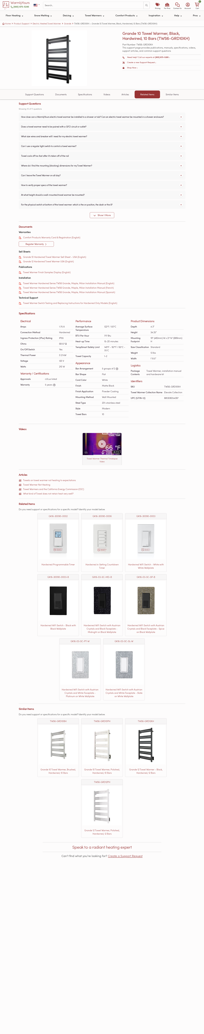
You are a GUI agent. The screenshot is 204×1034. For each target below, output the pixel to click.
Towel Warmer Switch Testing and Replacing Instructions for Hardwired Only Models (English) (70, 303)
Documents (61, 94)
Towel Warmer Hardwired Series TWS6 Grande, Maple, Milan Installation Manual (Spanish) (69, 292)
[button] (177, 5)
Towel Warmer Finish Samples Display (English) (46, 272)
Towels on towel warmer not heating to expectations (49, 480)
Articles (125, 94)
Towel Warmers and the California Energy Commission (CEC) (53, 489)
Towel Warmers (93, 15)
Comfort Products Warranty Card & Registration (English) (51, 237)
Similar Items (172, 94)
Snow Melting (42, 15)
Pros (195, 15)
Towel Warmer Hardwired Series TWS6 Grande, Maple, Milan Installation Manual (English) (68, 283)
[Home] (6, 5)
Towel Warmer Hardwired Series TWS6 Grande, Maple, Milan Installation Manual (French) (68, 287)
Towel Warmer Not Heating (36, 484)
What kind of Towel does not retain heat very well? (48, 493)
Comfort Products (125, 15)
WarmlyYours (20, 2)
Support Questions (34, 94)
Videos (107, 94)
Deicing (67, 15)
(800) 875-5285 (21, 6)
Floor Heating (13, 15)
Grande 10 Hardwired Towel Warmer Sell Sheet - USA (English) (54, 256)
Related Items (147, 94)
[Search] (146, 5)
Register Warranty (35, 244)
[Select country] (37, 5)
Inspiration (155, 15)
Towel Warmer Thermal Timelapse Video (102, 460)
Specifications (85, 94)
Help (177, 15)
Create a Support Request (125, 856)
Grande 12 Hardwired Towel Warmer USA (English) (48, 261)
